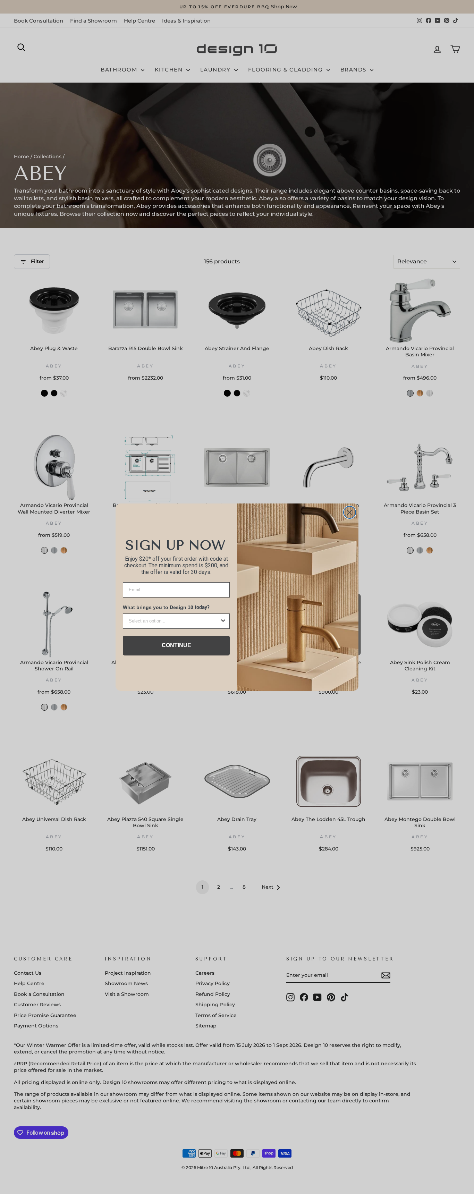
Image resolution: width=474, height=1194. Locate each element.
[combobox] (174, 621)
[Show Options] (223, 621)
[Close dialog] (350, 512)
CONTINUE (176, 645)
